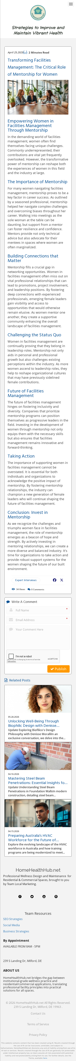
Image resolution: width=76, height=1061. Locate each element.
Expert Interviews (26, 580)
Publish (60, 669)
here (45, 1058)
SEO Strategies (13, 919)
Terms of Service (38, 1024)
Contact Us (38, 1013)
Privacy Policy (38, 1035)
